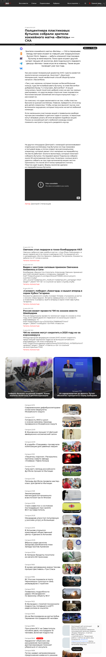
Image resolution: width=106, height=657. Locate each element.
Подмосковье (45, 3)
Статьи (33, 3)
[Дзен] (90, 48)
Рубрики (56, 3)
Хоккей (33, 44)
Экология (27, 44)
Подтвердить (77, 649)
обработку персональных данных (79, 640)
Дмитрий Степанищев (41, 204)
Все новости (23, 3)
